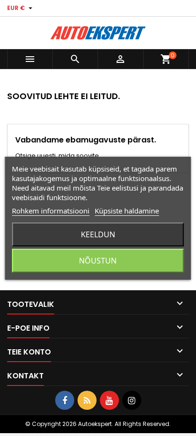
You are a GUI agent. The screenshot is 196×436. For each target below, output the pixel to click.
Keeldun (98, 234)
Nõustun (98, 260)
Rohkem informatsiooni (50, 210)
